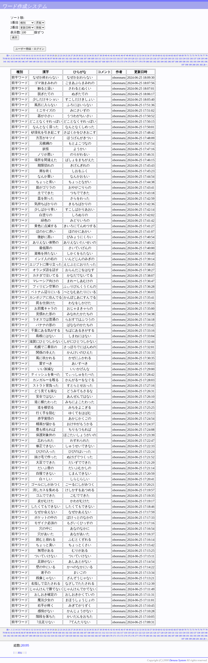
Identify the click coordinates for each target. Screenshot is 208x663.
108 (88, 58)
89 (30, 58)
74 (196, 55)
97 (51, 58)
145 (19, 62)
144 (15, 62)
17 (45, 55)
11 (29, 55)
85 (19, 58)
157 (63, 62)
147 (26, 62)
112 (103, 58)
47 (125, 55)
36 (95, 55)
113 (107, 58)
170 (110, 62)
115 (114, 58)
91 (35, 58)
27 (72, 55)
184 (162, 62)
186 (169, 62)
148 (30, 62)
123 (143, 58)
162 (81, 62)
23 (61, 55)
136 (191, 58)
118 (125, 58)
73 (193, 55)
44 (117, 55)
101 (63, 58)
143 (12, 62)
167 (99, 62)
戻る (20, 653)
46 (122, 55)
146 (23, 62)
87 (25, 58)
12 (32, 55)
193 (194, 62)
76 (201, 55)
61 (161, 55)
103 (70, 58)
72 (191, 55)
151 (41, 62)
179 (143, 62)
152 (45, 62)
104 (74, 58)
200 (193, 65)
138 (198, 58)
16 (43, 55)
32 (85, 55)
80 (6, 58)
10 (27, 55)
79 (4, 58)
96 (49, 58)
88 (27, 58)
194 (198, 62)
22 (58, 55)
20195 (25, 645)
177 (136, 62)
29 (77, 55)
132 (176, 58)
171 (114, 62)
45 (119, 55)
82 (12, 58)
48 (127, 55)
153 (48, 62)
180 (147, 62)
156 (59, 62)
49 (130, 55)
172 (118, 62)
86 (22, 58)
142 (8, 62)
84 (17, 58)
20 (53, 55)
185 (165, 62)
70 (185, 55)
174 (125, 62)
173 (121, 62)
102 (66, 58)
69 (183, 55)
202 (201, 65)
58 (154, 55)
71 (188, 55)
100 (59, 58)
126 (154, 58)
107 (85, 58)
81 (9, 58)
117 (121, 58)
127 (158, 58)
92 (38, 58)
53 (140, 55)
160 (74, 62)
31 (82, 55)
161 (77, 62)
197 (182, 65)
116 (118, 58)
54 (143, 55)
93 (41, 58)
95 (46, 58)
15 (40, 55)
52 (138, 55)
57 (151, 55)
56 (148, 55)
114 (110, 58)
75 (198, 55)
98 (54, 58)
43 (114, 55)
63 (167, 55)
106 (81, 58)
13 (35, 55)
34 (90, 55)
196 (205, 62)
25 (66, 55)
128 (162, 58)
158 (66, 62)
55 (146, 55)
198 (186, 65)
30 (80, 55)
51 (135, 55)
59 (156, 55)
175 (129, 62)
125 (151, 58)
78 (206, 55)
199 (190, 65)
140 (205, 58)
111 (99, 58)
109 (92, 58)
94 (43, 58)
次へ (205, 65)
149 (34, 62)
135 (187, 58)
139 (202, 58)
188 (176, 62)
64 (169, 55)
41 (109, 55)
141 (4, 62)
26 (69, 55)
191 (187, 62)
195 (202, 62)
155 (55, 62)
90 (33, 58)
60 (159, 55)
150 (37, 62)
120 (132, 58)
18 (48, 55)
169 (107, 62)
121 (136, 58)
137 (194, 58)
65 (172, 55)
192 (191, 62)
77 (204, 55)
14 (37, 55)
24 (64, 55)
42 (111, 55)
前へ (8, 55)
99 (56, 58)
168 (103, 62)
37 (98, 55)
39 (103, 55)
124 (147, 58)
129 (165, 58)
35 (93, 55)
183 (158, 62)
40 (106, 55)
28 (74, 55)
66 (175, 55)
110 (96, 58)
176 (132, 62)
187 (172, 62)
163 (85, 62)
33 (88, 55)
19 (51, 55)
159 (70, 62)
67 (177, 55)
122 (140, 58)
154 (52, 62)
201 (197, 65)
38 (101, 55)
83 (14, 58)
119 (129, 58)
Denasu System (177, 660)
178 (140, 62)
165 (92, 62)
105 (77, 58)
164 (88, 62)
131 (172, 58)
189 (180, 62)
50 (132, 55)
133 (180, 58)
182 (154, 62)
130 (169, 58)
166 (96, 62)
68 (180, 55)
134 (183, 58)
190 (183, 62)
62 (164, 55)
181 (151, 62)
